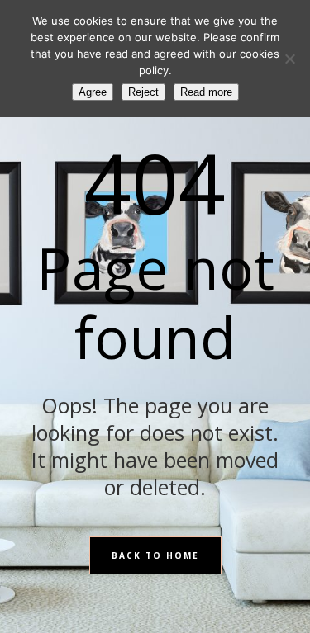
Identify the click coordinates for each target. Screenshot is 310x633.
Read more (206, 92)
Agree (93, 92)
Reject (143, 92)
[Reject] (289, 58)
